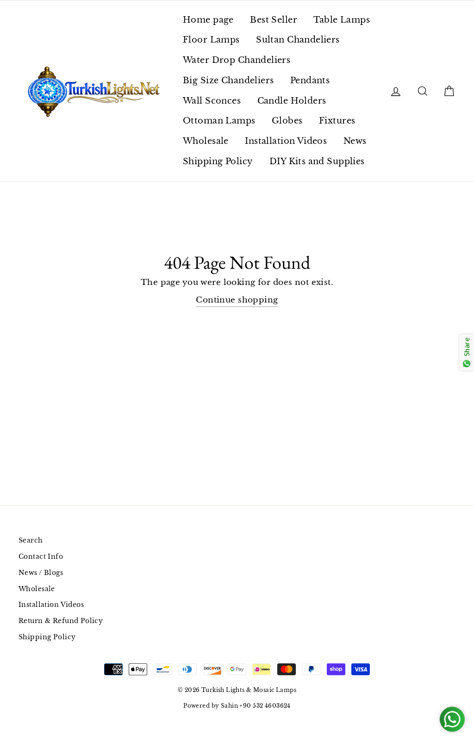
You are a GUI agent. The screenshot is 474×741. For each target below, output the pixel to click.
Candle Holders (291, 101)
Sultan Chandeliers (298, 40)
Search (31, 540)
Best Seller (273, 20)
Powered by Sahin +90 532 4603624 (237, 705)
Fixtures (337, 121)
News (355, 141)
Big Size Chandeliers (228, 80)
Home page (208, 20)
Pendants (310, 80)
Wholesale (206, 141)
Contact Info (41, 556)
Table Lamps (341, 20)
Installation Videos (286, 141)
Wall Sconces (212, 101)
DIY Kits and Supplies (317, 161)
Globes (287, 121)
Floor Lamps (211, 40)
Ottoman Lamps (219, 121)
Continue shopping (237, 300)
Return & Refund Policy (61, 621)
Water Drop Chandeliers (236, 60)
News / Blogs (41, 572)
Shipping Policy (218, 161)
